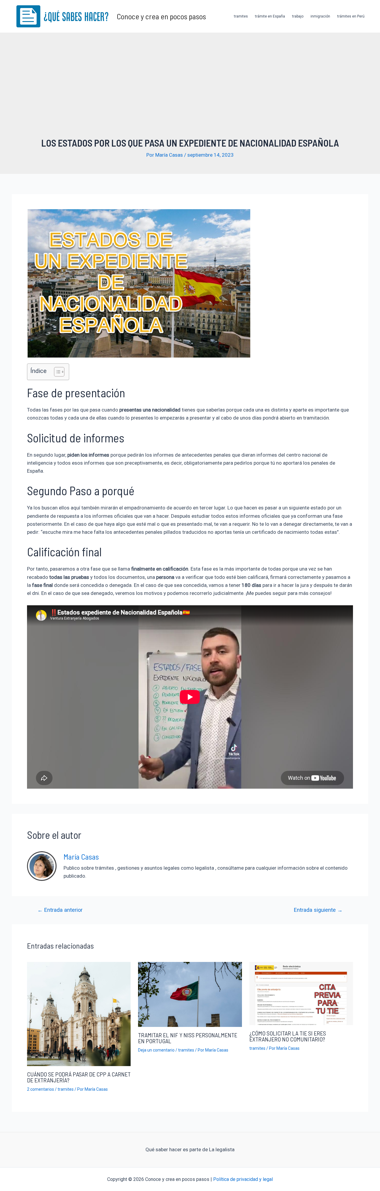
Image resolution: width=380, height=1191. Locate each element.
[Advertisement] (190, 92)
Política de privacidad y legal (243, 1179)
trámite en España (270, 16)
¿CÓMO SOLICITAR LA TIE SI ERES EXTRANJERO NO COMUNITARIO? (287, 1036)
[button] (56, 372)
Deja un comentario (156, 1050)
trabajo (297, 16)
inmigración (320, 16)
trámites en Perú (351, 16)
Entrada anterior (60, 910)
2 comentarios (40, 1089)
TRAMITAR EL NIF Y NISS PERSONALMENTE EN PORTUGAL (187, 1037)
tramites (241, 16)
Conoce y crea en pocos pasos (161, 16)
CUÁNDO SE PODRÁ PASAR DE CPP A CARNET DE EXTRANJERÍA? (79, 1077)
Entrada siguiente (318, 910)
